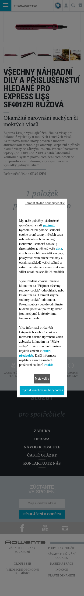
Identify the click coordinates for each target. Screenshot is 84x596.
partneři (49, 225)
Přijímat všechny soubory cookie (42, 390)
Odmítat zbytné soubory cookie (45, 203)
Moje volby (42, 379)
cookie (48, 365)
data (59, 248)
